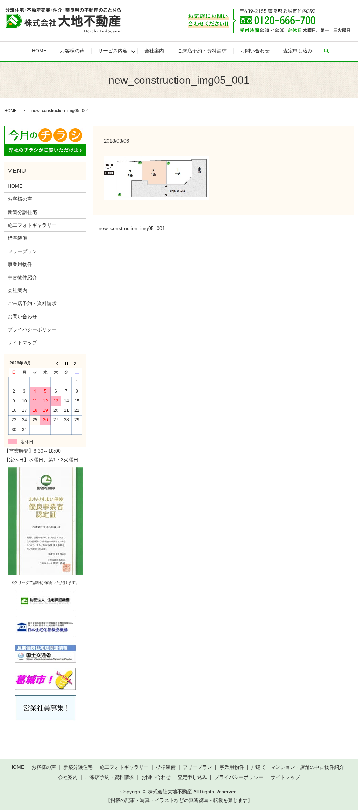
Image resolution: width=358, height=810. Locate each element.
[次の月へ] (77, 363)
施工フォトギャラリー (32, 225)
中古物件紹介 (22, 277)
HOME (39, 50)
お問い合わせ (255, 50)
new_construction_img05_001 (132, 228)
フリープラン (22, 251)
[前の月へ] (56, 363)
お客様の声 (72, 50)
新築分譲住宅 (22, 212)
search (329, 51)
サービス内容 (113, 50)
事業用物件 (20, 264)
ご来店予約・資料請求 (202, 50)
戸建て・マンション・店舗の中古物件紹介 (297, 767)
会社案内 (154, 50)
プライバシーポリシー (32, 329)
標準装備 (17, 238)
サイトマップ (22, 342)
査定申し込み (298, 50)
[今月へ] (66, 363)
